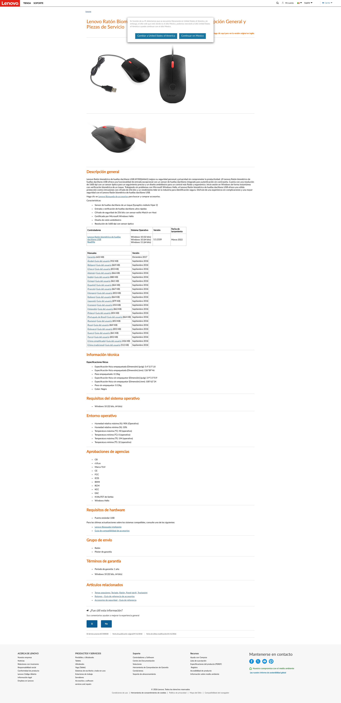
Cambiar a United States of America (156, 36)
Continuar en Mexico (192, 36)
